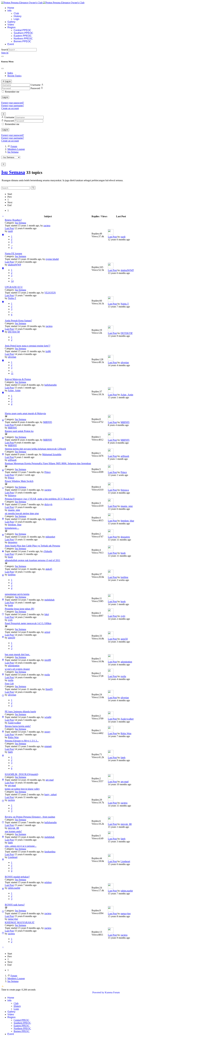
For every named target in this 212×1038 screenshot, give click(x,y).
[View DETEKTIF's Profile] (110, 330)
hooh (10, 557)
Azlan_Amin (14, 390)
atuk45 (48, 569)
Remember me (12, 91)
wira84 (47, 717)
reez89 (47, 660)
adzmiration (13, 665)
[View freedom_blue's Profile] (110, 518)
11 (12, 373)
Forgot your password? (12, 102)
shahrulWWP (14, 264)
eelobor (48, 882)
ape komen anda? (13, 831)
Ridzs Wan (13, 737)
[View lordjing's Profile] (110, 574)
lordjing (12, 574)
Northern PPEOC (23, 38)
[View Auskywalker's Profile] (110, 716)
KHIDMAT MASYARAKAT (19, 922)
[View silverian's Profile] (110, 359)
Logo (16, 19)
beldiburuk (51, 519)
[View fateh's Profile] (110, 754)
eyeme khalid (52, 259)
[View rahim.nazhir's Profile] (110, 888)
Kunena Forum (112, 992)
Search (4, 49)
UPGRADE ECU (14, 287)
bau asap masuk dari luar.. (17, 654)
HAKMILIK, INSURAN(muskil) (21, 774)
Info (9, 10)
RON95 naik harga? (15, 904)
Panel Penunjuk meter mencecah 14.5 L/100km (28, 623)
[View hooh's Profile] (110, 550)
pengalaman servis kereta (17, 594)
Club (16, 13)
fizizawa (12, 495)
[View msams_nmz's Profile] (110, 503)
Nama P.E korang (13, 253)
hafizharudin (50, 385)
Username (36, 85)
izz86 (48, 351)
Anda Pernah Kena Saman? (18, 320)
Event (10, 44)
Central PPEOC (22, 30)
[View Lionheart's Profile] (110, 858)
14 (12, 281)
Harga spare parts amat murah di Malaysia (25, 413)
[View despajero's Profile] (110, 534)
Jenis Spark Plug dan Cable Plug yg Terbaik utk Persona (32, 545)
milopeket (50, 536)
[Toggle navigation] (2, 56)
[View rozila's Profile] (110, 673)
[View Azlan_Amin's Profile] (110, 392)
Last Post (9, 228)
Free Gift (9, 683)
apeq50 (11, 637)
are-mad (50, 780)
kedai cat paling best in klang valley (22, 789)
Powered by (98, 992)
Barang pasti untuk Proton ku (19, 431)
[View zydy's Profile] (110, 613)
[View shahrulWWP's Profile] (110, 267)
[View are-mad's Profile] (110, 778)
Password (35, 88)
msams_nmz (14, 510)
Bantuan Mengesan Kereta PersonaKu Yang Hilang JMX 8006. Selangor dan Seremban (48, 463)
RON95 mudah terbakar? (17, 876)
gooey (47, 731)
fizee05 (49, 689)
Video (10, 24)
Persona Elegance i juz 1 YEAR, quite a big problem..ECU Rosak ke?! (39, 498)
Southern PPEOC (23, 33)
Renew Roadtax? (13, 220)
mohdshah (49, 599)
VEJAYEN (50, 292)
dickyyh (48, 504)
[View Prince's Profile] (110, 469)
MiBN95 (47, 422)
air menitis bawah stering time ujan (22, 513)
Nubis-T (12, 298)
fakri (46, 614)
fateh (10, 752)
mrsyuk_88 (13, 828)
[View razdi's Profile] (110, 234)
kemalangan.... (12, 528)
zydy (10, 620)
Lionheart (12, 857)
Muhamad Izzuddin (51, 454)
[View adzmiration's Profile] (110, 659)
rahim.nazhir (14, 888)
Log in (5, 97)
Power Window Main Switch (19, 481)
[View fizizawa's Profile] (110, 487)
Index (10, 73)
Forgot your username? (12, 105)
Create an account (10, 108)
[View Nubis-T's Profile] (110, 301)
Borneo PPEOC (22, 41)
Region (11, 27)
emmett (48, 746)
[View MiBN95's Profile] (110, 419)
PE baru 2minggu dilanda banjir (20, 711)
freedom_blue (14, 524)
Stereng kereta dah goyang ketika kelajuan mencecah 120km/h (35, 448)
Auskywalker (14, 722)
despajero (12, 542)
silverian (12, 357)
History (17, 16)
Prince (47, 472)
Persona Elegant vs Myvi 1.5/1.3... (22, 740)
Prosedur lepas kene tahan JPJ (19, 608)
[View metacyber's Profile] (110, 910)
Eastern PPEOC (23, 35)
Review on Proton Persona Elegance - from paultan (30, 816)
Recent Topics (14, 75)
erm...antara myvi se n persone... (20, 846)
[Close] (2, 68)
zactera (46, 225)
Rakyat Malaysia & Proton (18, 379)
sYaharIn (47, 551)
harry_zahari (50, 794)
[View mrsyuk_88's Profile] (110, 821)
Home (10, 8)
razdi (10, 231)
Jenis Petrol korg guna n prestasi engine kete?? (27, 345)
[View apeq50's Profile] (110, 636)
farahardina (49, 851)
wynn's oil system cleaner (17, 669)
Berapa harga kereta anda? (18, 726)
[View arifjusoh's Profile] (110, 453)
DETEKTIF (14, 331)
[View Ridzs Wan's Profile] (110, 730)
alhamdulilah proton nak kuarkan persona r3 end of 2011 (32, 560)
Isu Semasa (13, 172)
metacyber (13, 919)
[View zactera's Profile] (110, 800)
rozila (47, 674)
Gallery (11, 21)
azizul (47, 632)
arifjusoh (12, 460)
